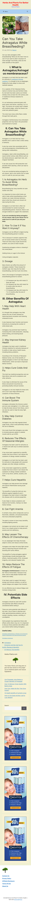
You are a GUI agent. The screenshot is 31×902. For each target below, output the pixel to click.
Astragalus (7, 642)
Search (7, 705)
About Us (5, 886)
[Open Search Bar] (27, 11)
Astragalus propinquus (7, 638)
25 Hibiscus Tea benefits (11, 649)
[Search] (24, 708)
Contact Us (5, 876)
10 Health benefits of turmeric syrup (15, 693)
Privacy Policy (6, 878)
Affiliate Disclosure (8, 881)
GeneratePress (18, 899)
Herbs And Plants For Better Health (15, 4)
